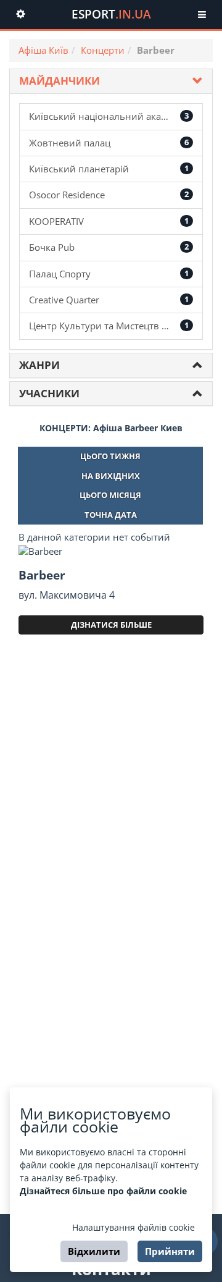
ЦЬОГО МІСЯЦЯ (110, 494)
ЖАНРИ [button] (39, 365)
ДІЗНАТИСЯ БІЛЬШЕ (111, 624)
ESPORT (111, 14)
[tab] (111, 81)
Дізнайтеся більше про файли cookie (103, 1191)
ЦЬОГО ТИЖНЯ (110, 456)
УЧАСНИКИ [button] (49, 393)
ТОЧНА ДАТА (110, 514)
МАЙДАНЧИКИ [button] (59, 81)
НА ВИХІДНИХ (110, 475)
